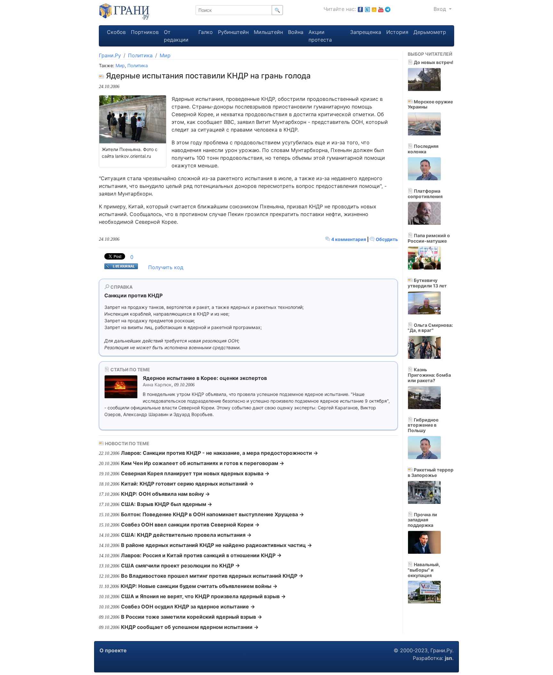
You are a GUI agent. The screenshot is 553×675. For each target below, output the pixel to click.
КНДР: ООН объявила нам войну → (165, 494)
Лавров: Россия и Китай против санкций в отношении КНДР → (201, 555)
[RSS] (374, 9)
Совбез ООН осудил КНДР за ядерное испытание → (188, 606)
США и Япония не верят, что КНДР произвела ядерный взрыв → (203, 596)
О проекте (113, 650)
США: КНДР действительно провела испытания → (186, 535)
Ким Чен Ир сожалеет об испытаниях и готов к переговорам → (202, 463)
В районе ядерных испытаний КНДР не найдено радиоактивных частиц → (216, 545)
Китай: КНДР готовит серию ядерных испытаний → (187, 483)
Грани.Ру (110, 55)
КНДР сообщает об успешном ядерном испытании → (190, 627)
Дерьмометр (429, 32)
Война (295, 32)
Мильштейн (268, 32)
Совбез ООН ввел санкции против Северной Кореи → (190, 524)
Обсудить (386, 239)
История (397, 32)
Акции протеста (320, 36)
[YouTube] (380, 9)
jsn (448, 658)
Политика (140, 55)
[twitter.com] (367, 9)
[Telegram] (387, 9)
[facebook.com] (360, 9)
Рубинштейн (233, 32)
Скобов (116, 32)
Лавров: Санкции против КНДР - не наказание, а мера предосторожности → (219, 453)
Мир (165, 55)
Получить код (165, 267)
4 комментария (348, 239)
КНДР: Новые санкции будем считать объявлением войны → (199, 586)
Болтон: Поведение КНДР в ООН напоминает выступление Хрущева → (212, 514)
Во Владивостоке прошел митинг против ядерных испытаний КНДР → (212, 576)
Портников (145, 32)
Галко (205, 32)
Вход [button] (441, 9)
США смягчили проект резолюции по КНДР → (180, 565)
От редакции (176, 36)
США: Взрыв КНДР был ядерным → (166, 504)
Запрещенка (365, 32)
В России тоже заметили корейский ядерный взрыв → (191, 617)
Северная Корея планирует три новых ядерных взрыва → (195, 473)
